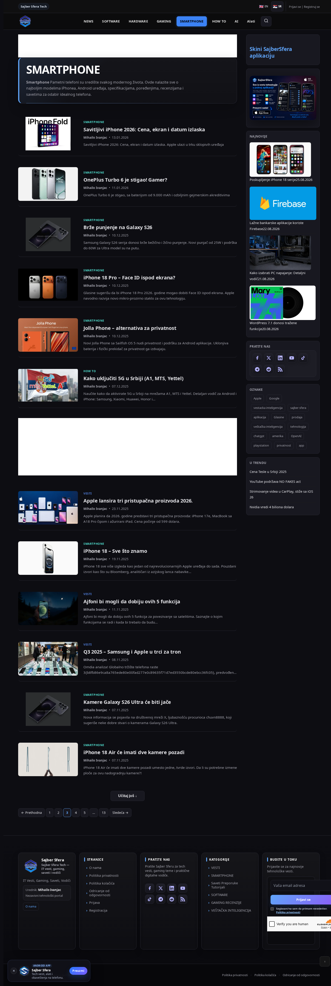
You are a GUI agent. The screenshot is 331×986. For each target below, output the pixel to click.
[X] (268, 357)
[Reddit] (268, 369)
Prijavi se (295, 7)
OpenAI (296, 436)
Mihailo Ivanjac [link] (95, 137)
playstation (261, 445)
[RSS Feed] (280, 369)
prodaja (297, 417)
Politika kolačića (101, 883)
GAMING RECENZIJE (226, 902)
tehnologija (298, 426)
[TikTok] (303, 357)
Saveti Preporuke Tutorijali (224, 885)
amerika (277, 436)
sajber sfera (298, 408)
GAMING (164, 21)
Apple (257, 398)
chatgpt (259, 436)
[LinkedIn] (280, 357)
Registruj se (312, 7)
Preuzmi (78, 971)
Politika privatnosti (104, 875)
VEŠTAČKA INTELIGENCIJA (231, 910)
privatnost (284, 445)
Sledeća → (120, 812)
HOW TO (219, 21)
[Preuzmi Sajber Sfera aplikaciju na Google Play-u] (283, 98)
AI (236, 21)
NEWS (89, 21)
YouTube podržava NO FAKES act (275, 481)
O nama (31, 906)
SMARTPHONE (191, 21)
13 (104, 812)
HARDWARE (138, 21)
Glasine (279, 417)
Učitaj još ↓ (127, 796)
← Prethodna (31, 812)
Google (274, 398)
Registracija (98, 910)
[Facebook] (257, 357)
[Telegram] (257, 369)
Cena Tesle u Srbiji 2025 (268, 471)
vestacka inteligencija (268, 408)
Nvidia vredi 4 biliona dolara (272, 507)
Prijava (94, 902)
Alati (251, 21)
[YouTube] (291, 357)
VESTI (215, 867)
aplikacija (260, 417)
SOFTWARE (111, 21)
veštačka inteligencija (268, 426)
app (301, 445)
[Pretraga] (266, 21)
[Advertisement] (127, 450)
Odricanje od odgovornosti (99, 893)
